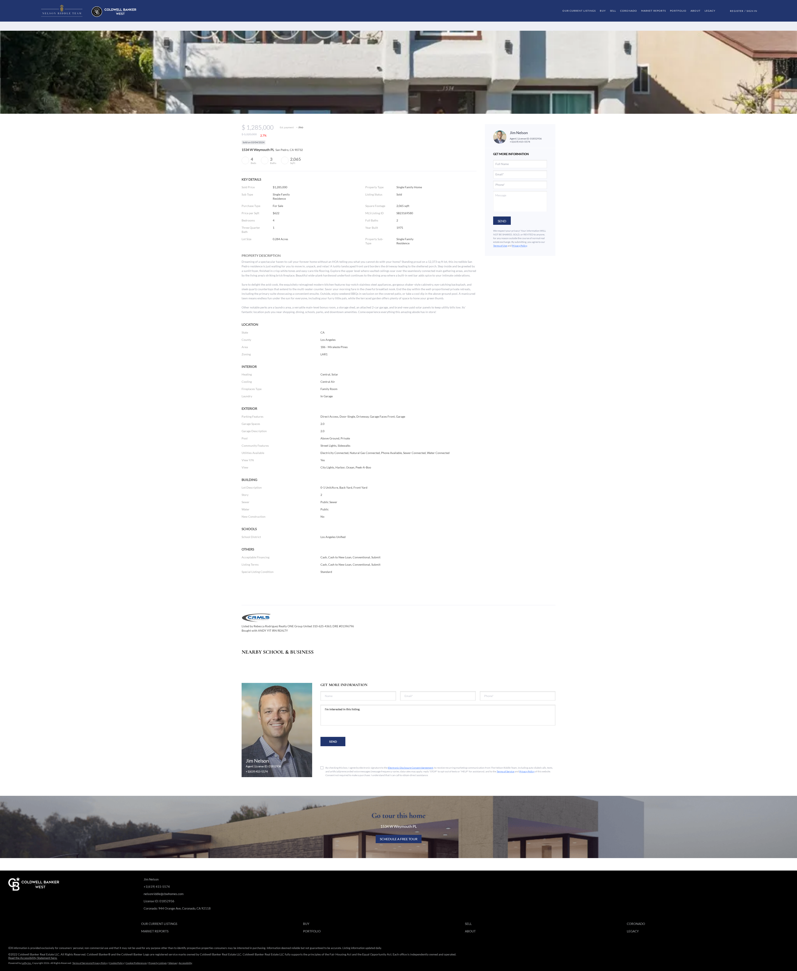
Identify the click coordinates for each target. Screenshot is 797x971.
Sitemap (172, 963)
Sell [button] (613, 10)
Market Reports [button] (653, 10)
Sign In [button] (752, 10)
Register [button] (736, 10)
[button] (88, 10)
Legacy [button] (710, 10)
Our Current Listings (579, 10)
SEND (333, 741)
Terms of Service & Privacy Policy (90, 963)
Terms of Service (505, 771)
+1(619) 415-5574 (520, 141)
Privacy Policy (519, 245)
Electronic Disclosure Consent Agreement (410, 767)
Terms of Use (500, 245)
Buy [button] (603, 10)
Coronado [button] (628, 10)
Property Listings (157, 963)
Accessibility (185, 963)
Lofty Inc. (27, 963)
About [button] (695, 10)
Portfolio (678, 10)
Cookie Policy (116, 963)
